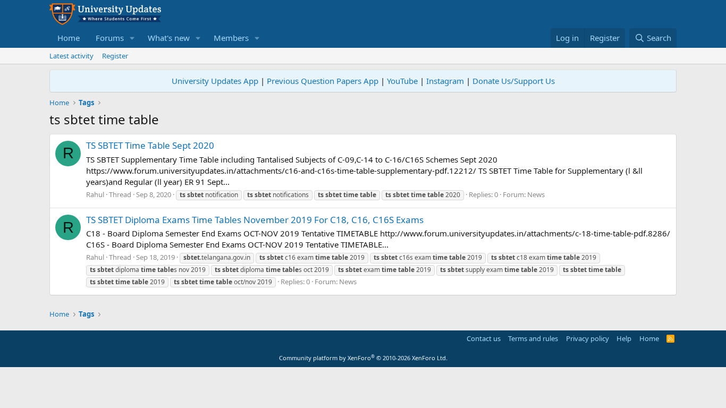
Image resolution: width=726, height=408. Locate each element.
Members (231, 37)
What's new (169, 37)
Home (68, 37)
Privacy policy (587, 338)
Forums (110, 37)
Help (624, 338)
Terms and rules (533, 338)
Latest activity (71, 56)
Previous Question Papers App (322, 80)
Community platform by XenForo (363, 358)
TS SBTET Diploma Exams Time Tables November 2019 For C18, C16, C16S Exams (255, 220)
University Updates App (215, 80)
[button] (132, 38)
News (536, 194)
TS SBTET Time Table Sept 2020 (150, 145)
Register (115, 56)
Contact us (484, 338)
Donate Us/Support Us (513, 80)
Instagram (445, 80)
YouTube (402, 80)
